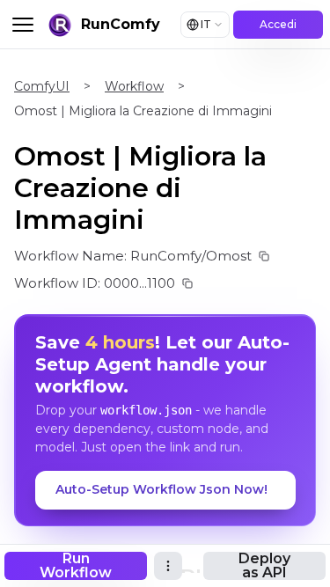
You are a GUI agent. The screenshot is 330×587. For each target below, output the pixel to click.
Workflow (134, 86)
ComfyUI (42, 86)
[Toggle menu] (23, 24)
